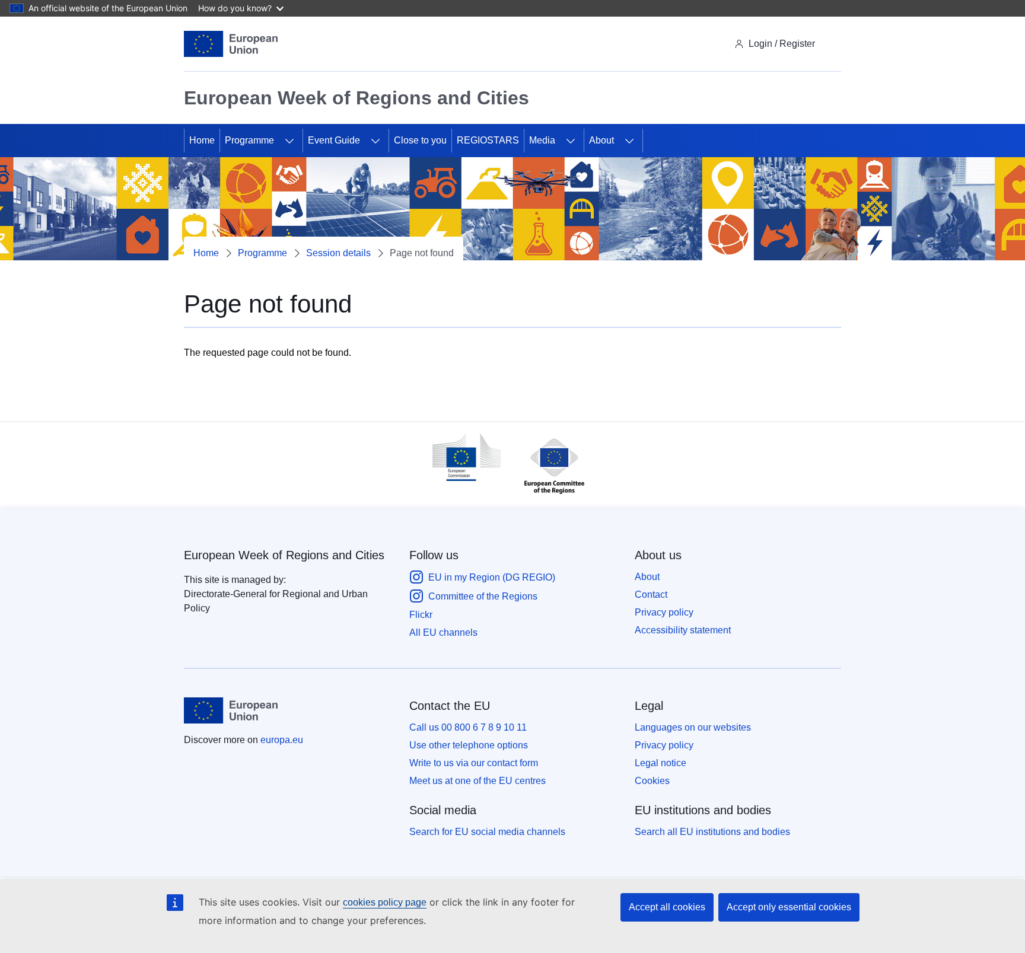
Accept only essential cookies (789, 907)
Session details (338, 253)
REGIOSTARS (488, 140)
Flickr (420, 615)
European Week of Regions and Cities (284, 555)
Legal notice (660, 763)
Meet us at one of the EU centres (477, 781)
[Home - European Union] (231, 44)
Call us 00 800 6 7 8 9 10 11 (468, 727)
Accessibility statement (683, 630)
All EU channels (443, 632)
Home (202, 140)
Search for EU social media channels (487, 832)
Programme (249, 140)
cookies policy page (384, 902)
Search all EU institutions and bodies (712, 832)
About (601, 140)
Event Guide (334, 140)
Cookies (652, 781)
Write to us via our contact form (473, 763)
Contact (651, 594)
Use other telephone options (468, 745)
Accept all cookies (667, 907)
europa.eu (281, 740)
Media (542, 140)
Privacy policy (664, 612)
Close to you (420, 140)
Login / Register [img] (782, 44)
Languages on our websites (693, 727)
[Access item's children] (289, 140)
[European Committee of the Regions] (548, 497)
